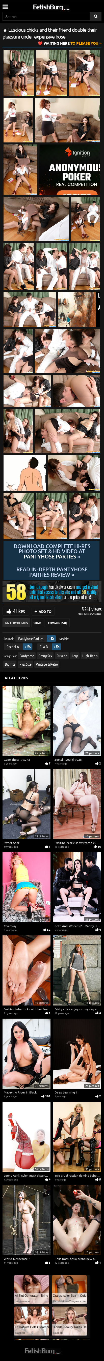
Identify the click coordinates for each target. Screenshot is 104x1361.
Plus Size (25, 664)
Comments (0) (57, 623)
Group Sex (45, 655)
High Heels (89, 655)
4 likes (19, 611)
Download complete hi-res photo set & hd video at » (52, 551)
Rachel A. (13, 646)
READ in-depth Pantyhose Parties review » (52, 571)
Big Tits (10, 664)
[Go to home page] (61, 6)
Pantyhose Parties (30, 638)
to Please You (71, 43)
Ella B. (44, 646)
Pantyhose (26, 655)
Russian (62, 655)
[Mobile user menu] (5, 5)
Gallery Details (16, 623)
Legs (75, 655)
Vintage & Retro (47, 664)
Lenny (89, 613)
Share (38, 623)
